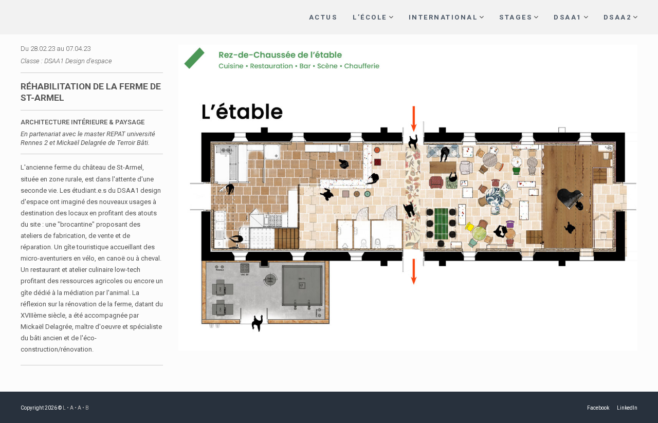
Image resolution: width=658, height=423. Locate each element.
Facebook (598, 408)
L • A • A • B (76, 408)
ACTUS (323, 17)
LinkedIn (627, 408)
